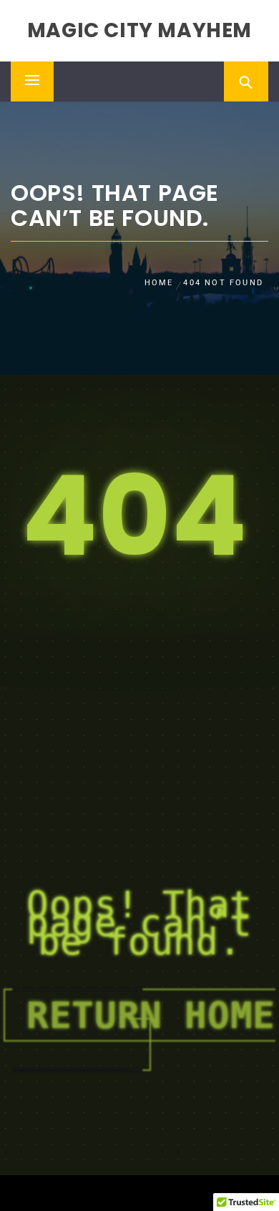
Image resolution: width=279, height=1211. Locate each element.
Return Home (150, 1015)
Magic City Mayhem (139, 30)
